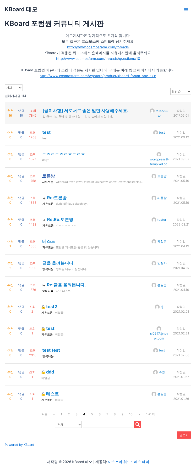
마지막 (150, 414)
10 (130, 414)
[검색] (137, 424)
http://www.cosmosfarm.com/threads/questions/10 (98, 59)
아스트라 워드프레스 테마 (128, 462)
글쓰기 (184, 435)
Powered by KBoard (19, 445)
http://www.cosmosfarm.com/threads (98, 47)
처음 (44, 414)
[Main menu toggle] (186, 10)
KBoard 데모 (21, 9)
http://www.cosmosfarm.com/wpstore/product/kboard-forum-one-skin (98, 76)
